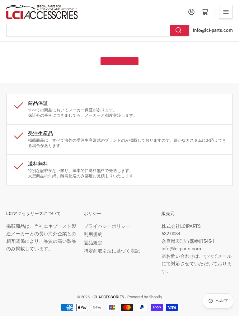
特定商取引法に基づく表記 (112, 251)
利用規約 (93, 234)
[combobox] (98, 30)
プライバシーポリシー (107, 226)
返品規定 (93, 243)
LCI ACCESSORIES (107, 297)
